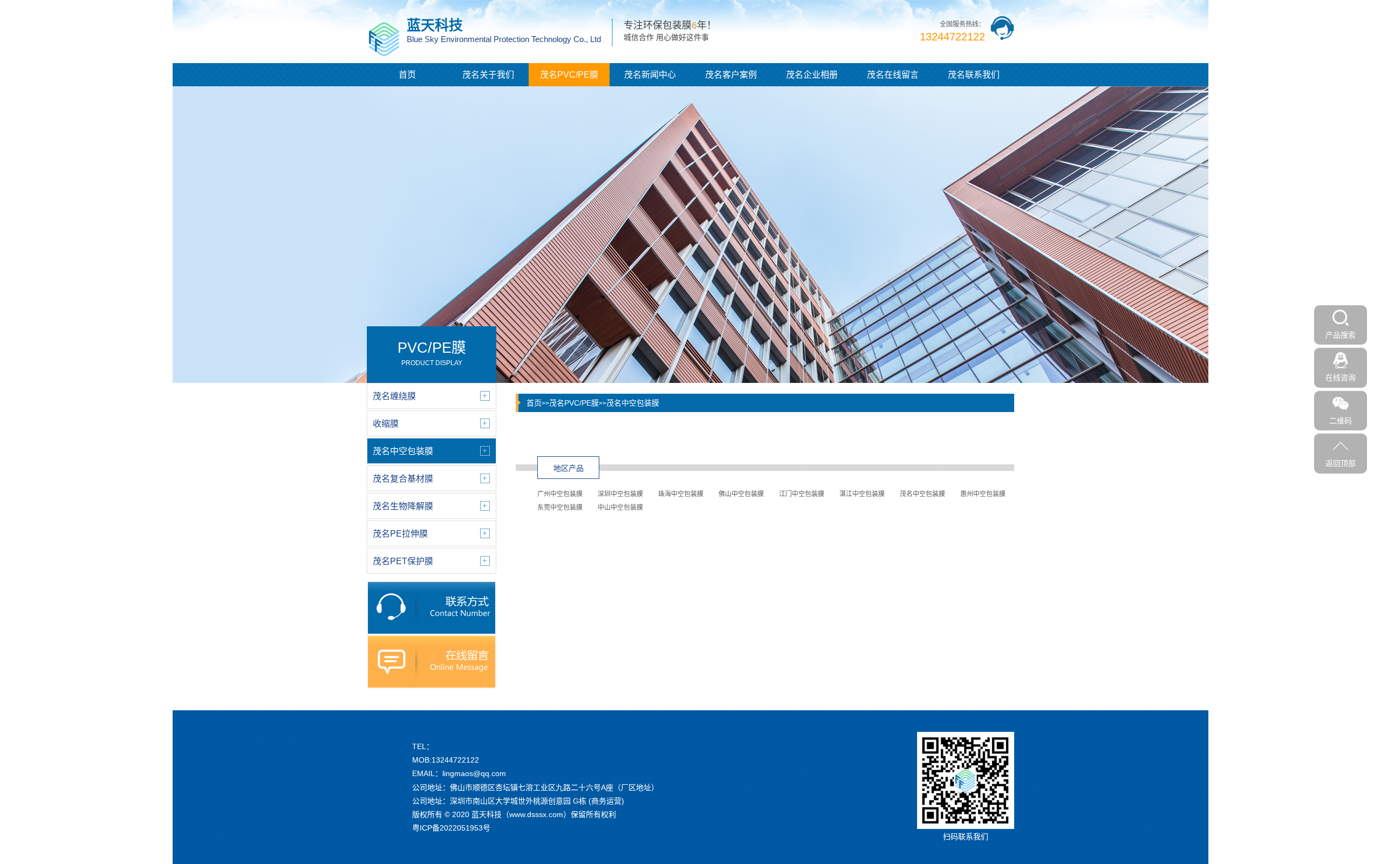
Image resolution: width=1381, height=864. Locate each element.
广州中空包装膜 (560, 494)
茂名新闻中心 (650, 74)
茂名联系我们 (974, 74)
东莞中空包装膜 (560, 507)
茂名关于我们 (488, 74)
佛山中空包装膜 (741, 494)
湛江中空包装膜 (862, 494)
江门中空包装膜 (801, 494)
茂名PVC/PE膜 (569, 74)
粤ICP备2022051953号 (451, 828)
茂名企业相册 (812, 74)
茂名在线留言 (893, 74)
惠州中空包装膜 (983, 494)
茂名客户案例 (731, 74)
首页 (407, 74)
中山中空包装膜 (620, 507)
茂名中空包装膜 (632, 403)
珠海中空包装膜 (680, 494)
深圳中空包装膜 (620, 494)
